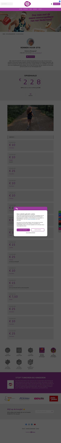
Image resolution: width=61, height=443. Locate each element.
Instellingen (38, 229)
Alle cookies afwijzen (30, 232)
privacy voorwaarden (32, 219)
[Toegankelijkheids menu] (59, 1)
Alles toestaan (23, 229)
